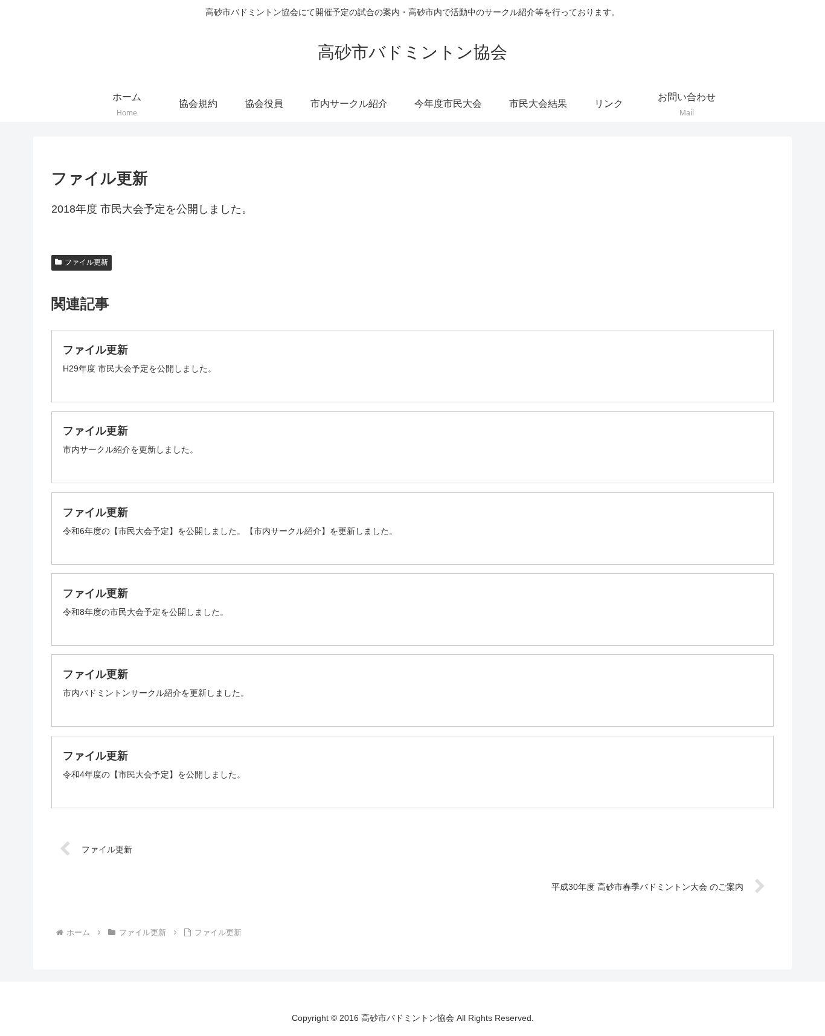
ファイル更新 (86, 262)
